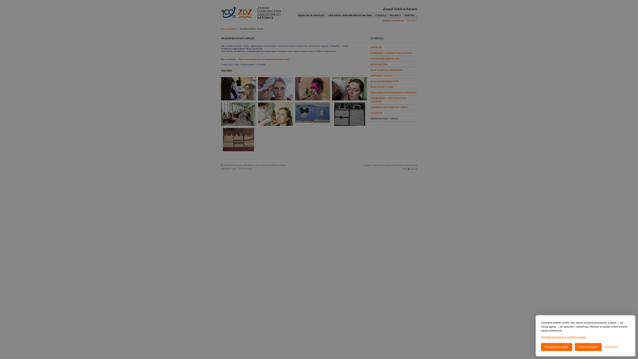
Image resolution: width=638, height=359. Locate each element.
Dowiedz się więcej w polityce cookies (563, 337)
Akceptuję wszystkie (557, 347)
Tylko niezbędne (588, 347)
